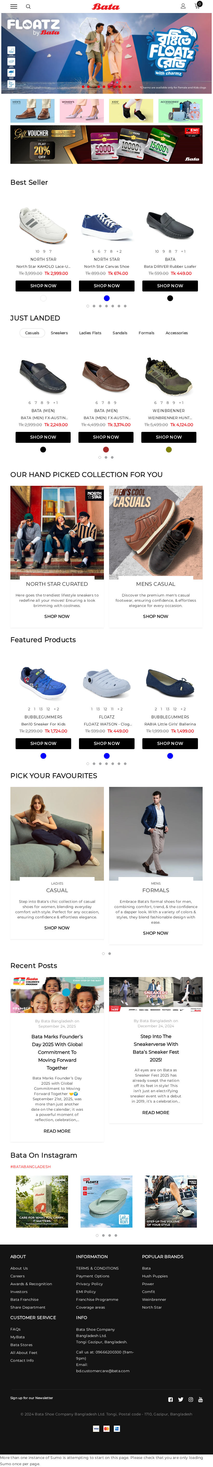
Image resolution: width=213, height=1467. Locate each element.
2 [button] (88, 86)
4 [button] (98, 86)
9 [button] (124, 86)
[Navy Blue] (170, 756)
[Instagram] (191, 1399)
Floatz (107, 717)
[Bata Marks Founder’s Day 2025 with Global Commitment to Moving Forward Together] (57, 995)
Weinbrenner (169, 410)
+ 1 (183, 251)
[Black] (170, 298)
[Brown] (106, 449)
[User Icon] (183, 6)
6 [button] (109, 86)
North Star (43, 259)
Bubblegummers (43, 717)
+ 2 (119, 251)
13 (41, 709)
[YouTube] (200, 1399)
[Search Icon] (28, 6)
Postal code (130, 1414)
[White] (43, 298)
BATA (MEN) (43, 410)
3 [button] (93, 86)
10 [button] (130, 86)
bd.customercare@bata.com (103, 1371)
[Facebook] (170, 1399)
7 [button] (114, 86)
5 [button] (104, 86)
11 (112, 709)
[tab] (32, 333)
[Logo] (106, 6)
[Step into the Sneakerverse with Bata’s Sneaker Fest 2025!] (156, 995)
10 (37, 251)
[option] (106, 53)
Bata (170, 259)
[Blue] (107, 298)
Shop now (43, 285)
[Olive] (169, 449)
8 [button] (119, 86)
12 (48, 709)
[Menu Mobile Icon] (13, 6)
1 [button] (83, 86)
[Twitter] (180, 1399)
